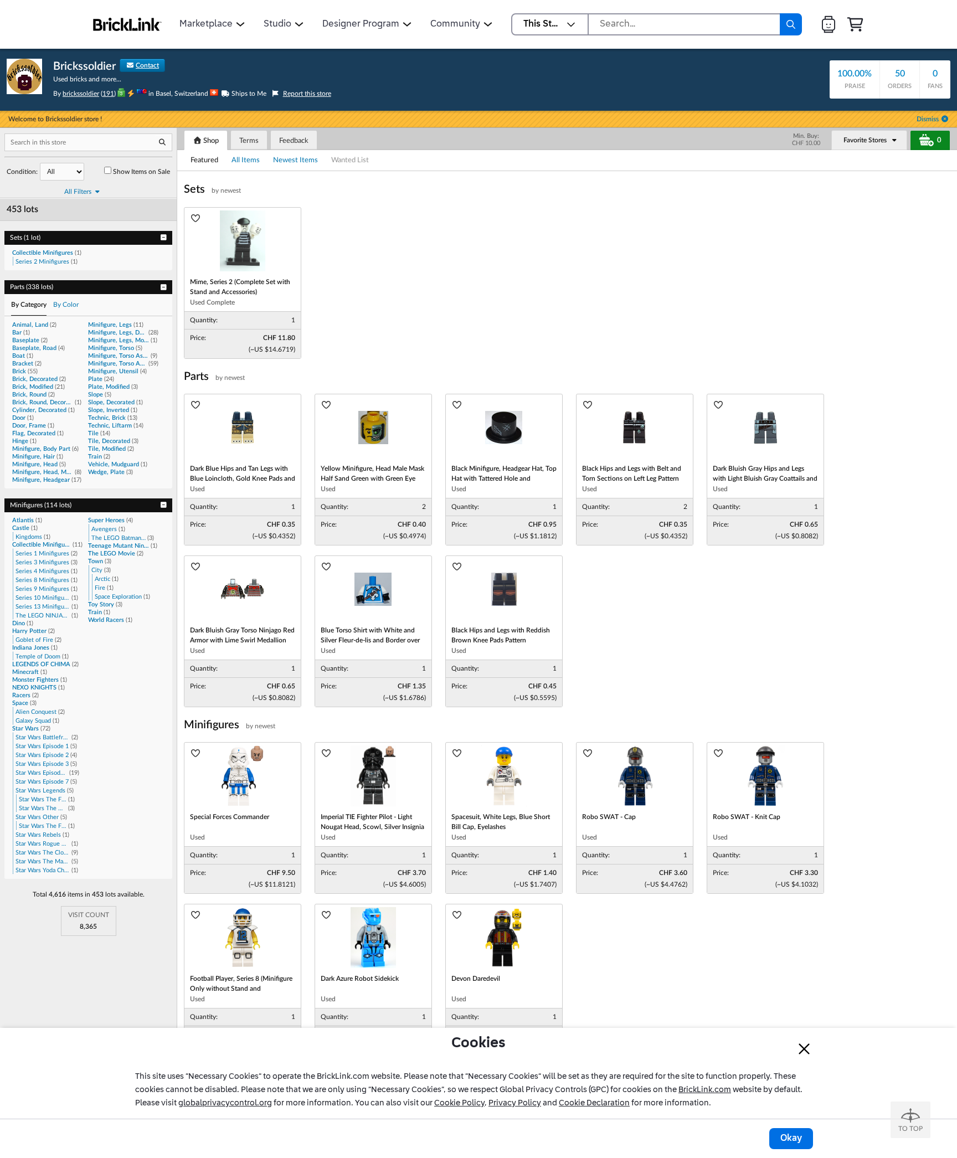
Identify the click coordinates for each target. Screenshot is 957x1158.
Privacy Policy (514, 1103)
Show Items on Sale (141, 171)
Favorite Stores (865, 140)
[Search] (791, 24)
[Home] (127, 24)
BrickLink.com (704, 1090)
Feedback (293, 141)
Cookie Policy (459, 1103)
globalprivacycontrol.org (225, 1103)
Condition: (22, 171)
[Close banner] (804, 1049)
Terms (249, 141)
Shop (210, 141)
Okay (791, 1138)
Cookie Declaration (594, 1103)
